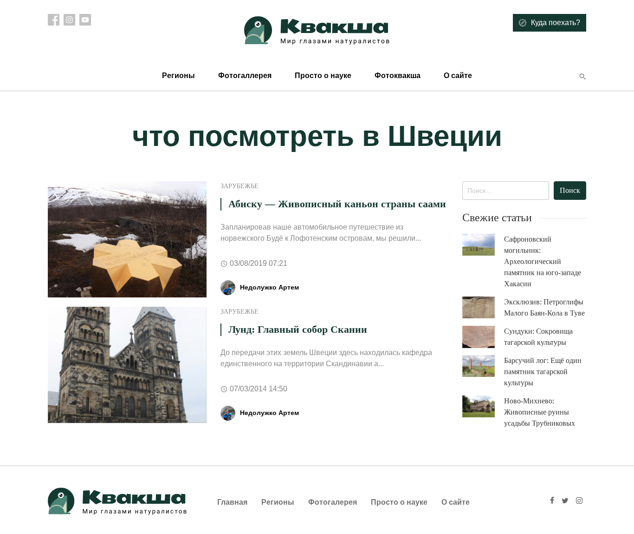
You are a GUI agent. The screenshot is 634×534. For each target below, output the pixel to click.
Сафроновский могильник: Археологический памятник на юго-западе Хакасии (542, 261)
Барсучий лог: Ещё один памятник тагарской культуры (543, 371)
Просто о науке (323, 75)
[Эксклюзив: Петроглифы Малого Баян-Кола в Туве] (483, 307)
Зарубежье (239, 186)
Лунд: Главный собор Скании (297, 329)
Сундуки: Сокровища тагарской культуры (538, 336)
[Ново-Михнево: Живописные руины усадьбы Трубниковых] (483, 406)
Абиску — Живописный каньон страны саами (337, 204)
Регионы (178, 75)
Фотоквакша (398, 75)
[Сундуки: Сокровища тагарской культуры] (483, 337)
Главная (232, 502)
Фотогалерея (332, 502)
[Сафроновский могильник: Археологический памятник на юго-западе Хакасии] (483, 245)
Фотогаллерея (245, 75)
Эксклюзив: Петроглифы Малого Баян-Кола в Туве (544, 307)
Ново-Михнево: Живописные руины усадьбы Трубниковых (539, 412)
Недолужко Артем (269, 287)
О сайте (458, 75)
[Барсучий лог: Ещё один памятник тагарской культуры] (483, 366)
